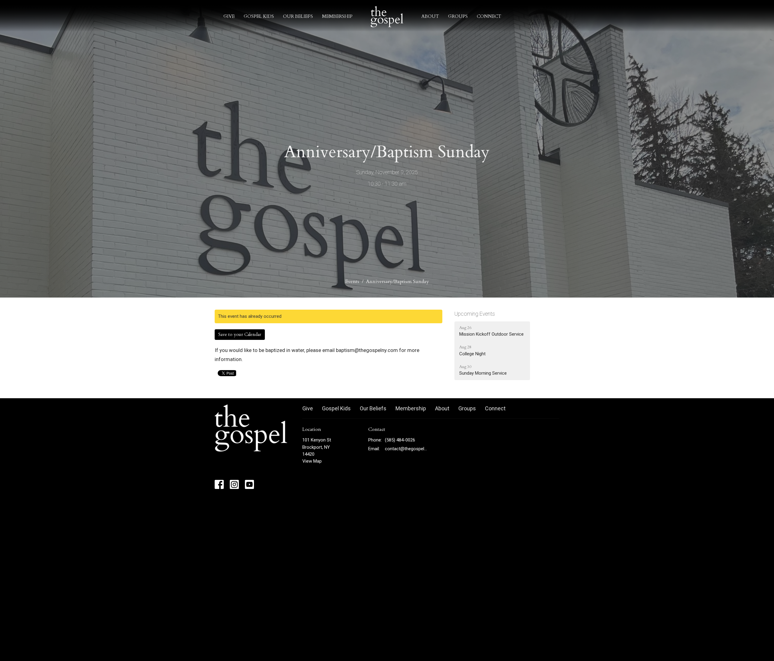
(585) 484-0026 (400, 440)
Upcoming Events (474, 314)
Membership (337, 16)
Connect (489, 16)
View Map (312, 461)
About (430, 16)
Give (229, 16)
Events (352, 281)
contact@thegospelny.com (406, 448)
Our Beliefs (298, 16)
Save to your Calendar (239, 334)
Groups (458, 16)
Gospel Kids (259, 16)
